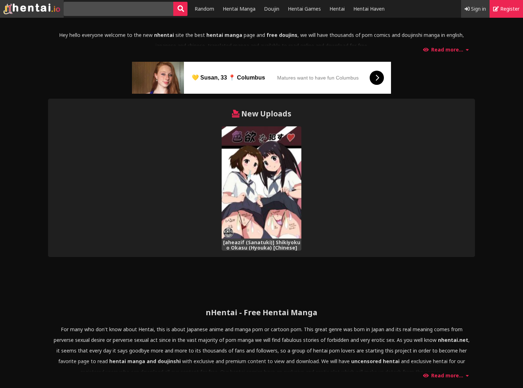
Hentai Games (304, 8)
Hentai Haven (369, 8)
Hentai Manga (239, 8)
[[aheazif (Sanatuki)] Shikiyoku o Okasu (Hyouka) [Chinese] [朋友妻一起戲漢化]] (261, 182)
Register (509, 8)
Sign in (478, 8)
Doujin (271, 8)
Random (204, 8)
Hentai (337, 8)
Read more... (447, 50)
